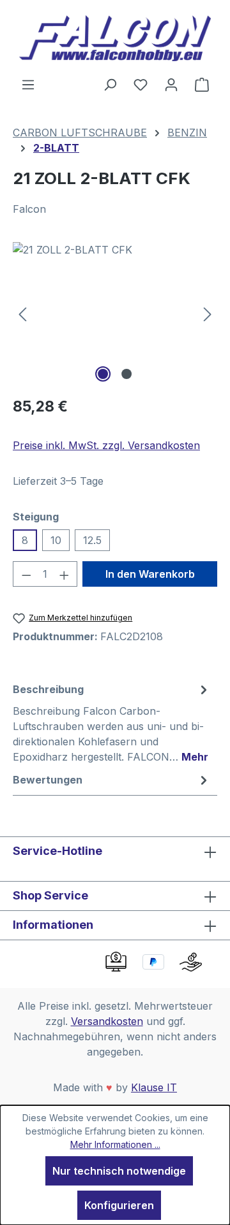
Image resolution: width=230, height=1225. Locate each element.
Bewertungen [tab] (47, 779)
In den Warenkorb (150, 574)
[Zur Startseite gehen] (115, 38)
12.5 (92, 540)
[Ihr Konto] (171, 84)
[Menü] (28, 84)
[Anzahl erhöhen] (64, 574)
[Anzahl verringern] (26, 574)
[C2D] (115, 313)
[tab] (112, 722)
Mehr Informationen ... (115, 1144)
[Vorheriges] (22, 313)
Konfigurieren (119, 1205)
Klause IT (154, 1087)
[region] (115, 313)
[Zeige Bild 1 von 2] (103, 374)
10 (55, 540)
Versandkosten (107, 1021)
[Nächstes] (207, 313)
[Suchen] (110, 84)
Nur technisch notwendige (119, 1170)
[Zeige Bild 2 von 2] (126, 374)
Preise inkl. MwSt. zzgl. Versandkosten (106, 445)
